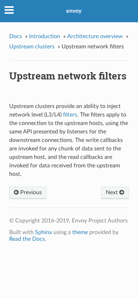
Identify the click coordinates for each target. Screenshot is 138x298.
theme (80, 232)
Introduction (44, 36)
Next (112, 192)
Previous (30, 192)
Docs (15, 36)
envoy (73, 11)
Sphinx (43, 232)
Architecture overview (95, 36)
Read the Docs (27, 239)
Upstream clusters (31, 46)
